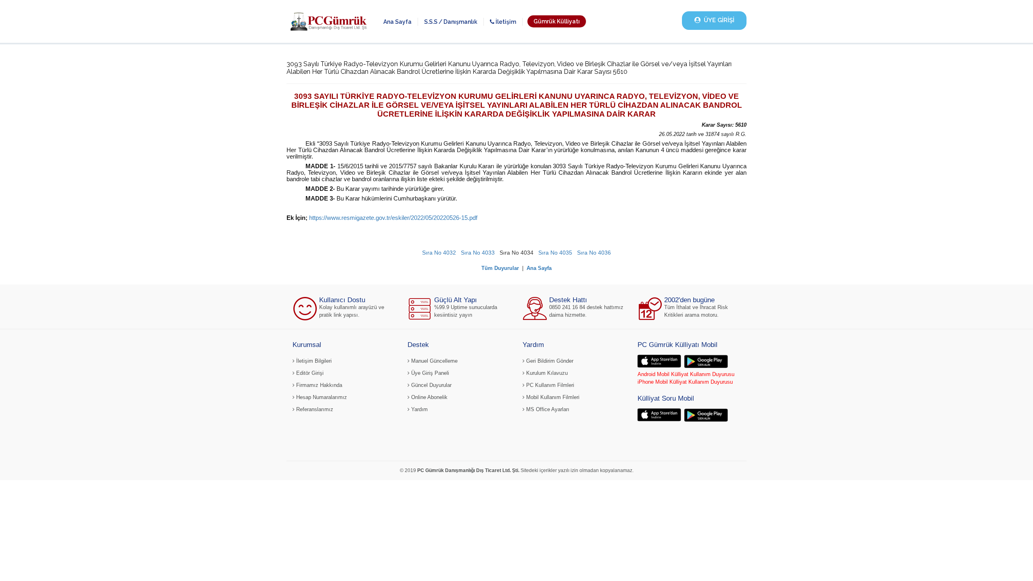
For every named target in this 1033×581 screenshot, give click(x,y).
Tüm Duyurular (500, 268)
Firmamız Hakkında (318, 385)
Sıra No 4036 (594, 252)
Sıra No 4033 (478, 252)
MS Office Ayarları (547, 409)
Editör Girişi (309, 373)
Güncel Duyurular (431, 385)
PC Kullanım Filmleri (549, 385)
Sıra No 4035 (555, 252)
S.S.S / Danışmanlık (450, 22)
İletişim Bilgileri (313, 361)
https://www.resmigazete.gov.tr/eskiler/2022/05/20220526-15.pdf (393, 218)
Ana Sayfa (397, 22)
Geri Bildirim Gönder (549, 361)
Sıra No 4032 (439, 252)
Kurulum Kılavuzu (546, 373)
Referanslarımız (314, 409)
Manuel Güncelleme (434, 361)
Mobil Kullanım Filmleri (552, 397)
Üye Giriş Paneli (429, 373)
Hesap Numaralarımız (321, 397)
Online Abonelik (428, 397)
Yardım (419, 409)
